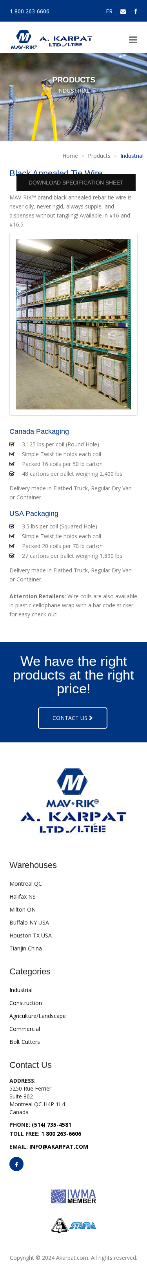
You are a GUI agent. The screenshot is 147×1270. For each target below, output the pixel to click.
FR (109, 11)
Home (70, 155)
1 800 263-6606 (29, 11)
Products (99, 155)
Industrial (131, 155)
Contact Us (71, 718)
